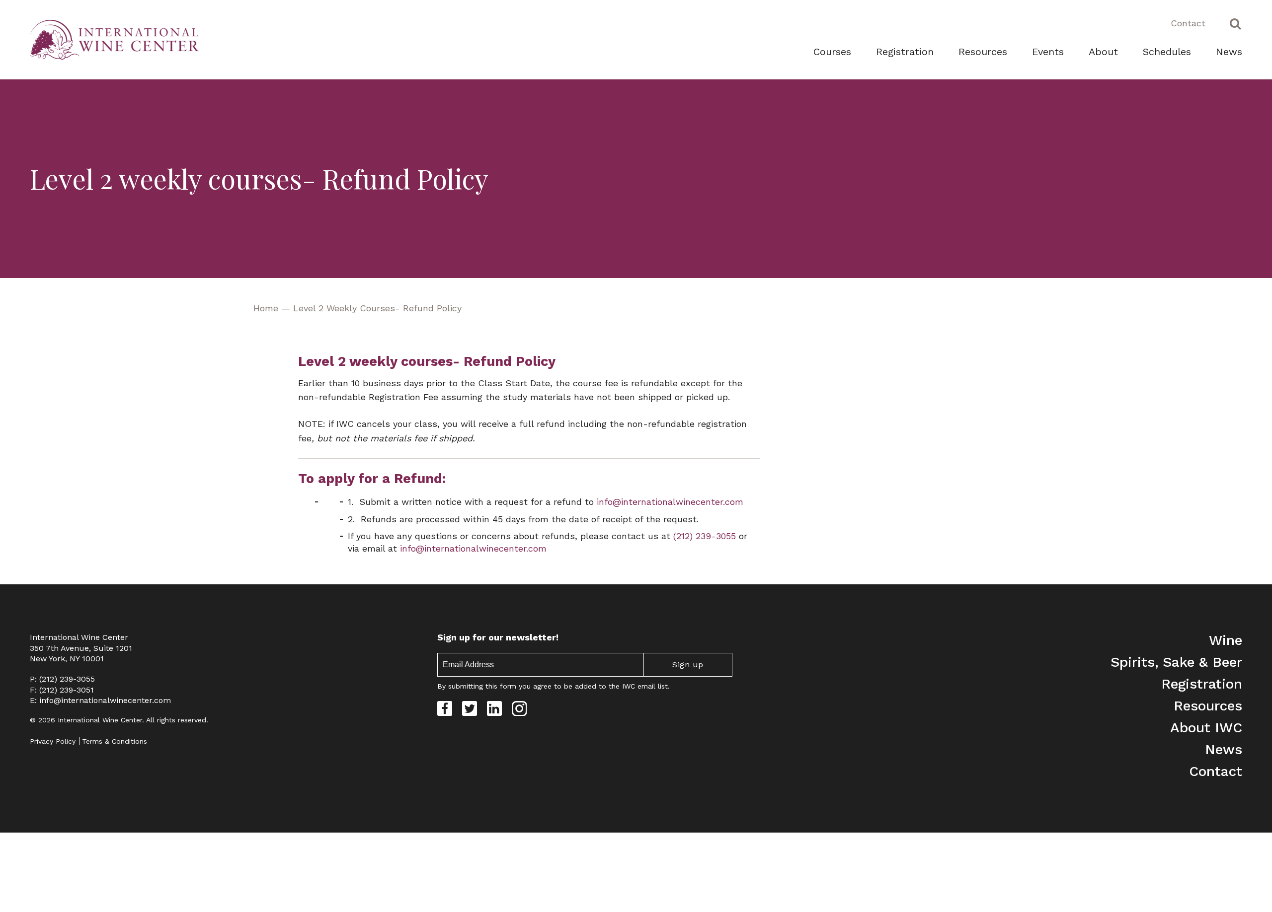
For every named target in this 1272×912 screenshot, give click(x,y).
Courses (832, 52)
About (1103, 52)
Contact (1188, 23)
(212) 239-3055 (67, 679)
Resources (982, 52)
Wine (1225, 640)
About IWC (1206, 727)
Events (1048, 52)
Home (265, 308)
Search (1235, 23)
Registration (905, 52)
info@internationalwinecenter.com (105, 700)
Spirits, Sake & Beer (1176, 662)
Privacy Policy (53, 741)
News (1229, 52)
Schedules (1167, 52)
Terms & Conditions (114, 741)
